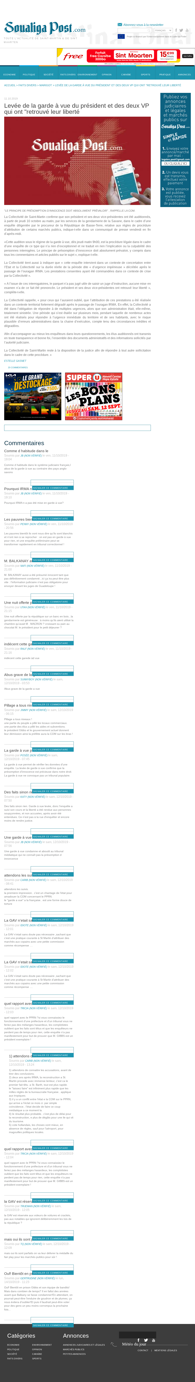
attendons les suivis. (21, 875)
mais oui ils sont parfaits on (26, 1239)
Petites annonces (74, 1354)
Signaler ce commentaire (50, 488)
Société (12, 1354)
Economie (13, 1345)
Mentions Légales (165, 1350)
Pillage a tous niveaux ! (23, 705)
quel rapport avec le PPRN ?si (29, 1004)
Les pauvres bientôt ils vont (26, 519)
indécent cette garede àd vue (28, 644)
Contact (143, 1350)
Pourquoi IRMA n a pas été (26, 489)
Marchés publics (73, 1349)
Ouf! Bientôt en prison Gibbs (27, 1274)
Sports (36, 1358)
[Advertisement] (69, 8)
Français (160, 30)
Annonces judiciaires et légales (84, 1345)
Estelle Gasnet (15, 360)
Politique (13, 1349)
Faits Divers (27, 85)
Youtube (187, 30)
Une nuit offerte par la (21, 603)
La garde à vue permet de (25, 750)
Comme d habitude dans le (26, 451)
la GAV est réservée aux (24, 1201)
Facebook (176, 30)
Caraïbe (37, 1354)
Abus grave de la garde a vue (28, 675)
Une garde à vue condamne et (29, 837)
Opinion (37, 1349)
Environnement (42, 1345)
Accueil (9, 85)
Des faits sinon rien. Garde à (27, 792)
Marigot (45, 85)
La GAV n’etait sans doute (25, 920)
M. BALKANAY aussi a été (25, 561)
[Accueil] (45, 34)
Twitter (181, 30)
